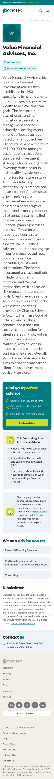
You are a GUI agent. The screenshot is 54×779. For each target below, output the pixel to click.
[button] (40, 10)
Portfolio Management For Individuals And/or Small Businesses (26, 562)
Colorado (14, 21)
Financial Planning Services (21, 550)
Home (5, 21)
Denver (24, 21)
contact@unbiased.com (23, 623)
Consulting (11, 575)
